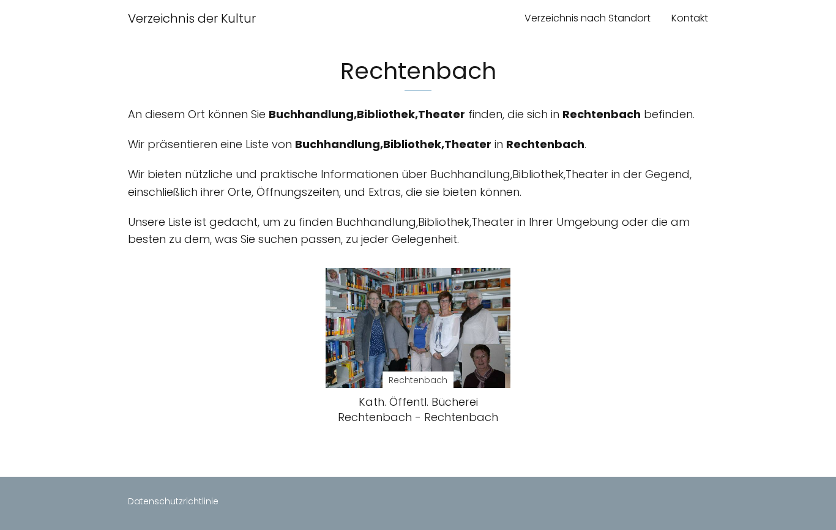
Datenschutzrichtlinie (173, 501)
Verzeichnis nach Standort (587, 18)
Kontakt (689, 18)
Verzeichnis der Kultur (192, 18)
